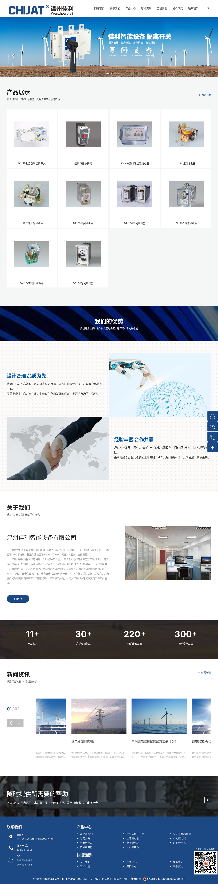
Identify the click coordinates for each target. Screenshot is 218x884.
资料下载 (178, 8)
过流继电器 (132, 838)
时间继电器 (179, 842)
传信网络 (136, 878)
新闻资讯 (146, 8)
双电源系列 (86, 834)
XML (97, 878)
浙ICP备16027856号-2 (79, 878)
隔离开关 (85, 838)
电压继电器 (132, 842)
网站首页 (99, 8)
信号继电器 (86, 847)
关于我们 (115, 8)
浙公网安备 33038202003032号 (165, 878)
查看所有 (206, 95)
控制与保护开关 (135, 834)
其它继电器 (132, 847)
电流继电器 (86, 842)
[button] (107, 73)
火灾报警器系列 (182, 834)
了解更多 (18, 598)
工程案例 (162, 8)
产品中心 (131, 8)
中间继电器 (179, 838)
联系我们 (193, 8)
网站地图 (107, 878)
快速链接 (84, 855)
